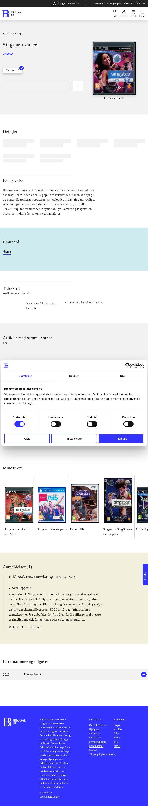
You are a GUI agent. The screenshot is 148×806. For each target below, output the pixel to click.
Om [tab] (122, 375)
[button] (74, 674)
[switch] (56, 424)
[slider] (114, 70)
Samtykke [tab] (25, 375)
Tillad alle (121, 438)
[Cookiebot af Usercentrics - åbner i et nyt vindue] (128, 365)
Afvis (27, 438)
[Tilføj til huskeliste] (78, 86)
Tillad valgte (74, 438)
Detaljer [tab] (74, 375)
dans (7, 252)
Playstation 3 (12, 70)
